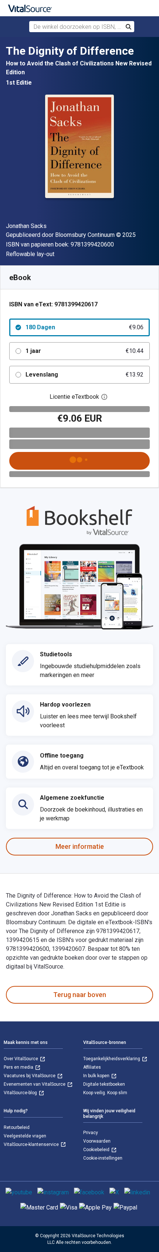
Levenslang (84, 374)
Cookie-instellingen (102, 1158)
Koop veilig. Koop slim (105, 1092)
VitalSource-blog (21, 1092)
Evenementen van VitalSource (35, 1084)
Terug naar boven (79, 994)
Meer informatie (79, 846)
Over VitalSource (21, 1058)
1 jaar (84, 350)
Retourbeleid (17, 1127)
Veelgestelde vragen (25, 1136)
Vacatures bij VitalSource (30, 1075)
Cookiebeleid (97, 1149)
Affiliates (92, 1067)
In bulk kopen (97, 1075)
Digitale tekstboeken (104, 1084)
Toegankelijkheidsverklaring (112, 1058)
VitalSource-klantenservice (32, 1144)
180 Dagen (84, 327)
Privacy (90, 1132)
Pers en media (19, 1067)
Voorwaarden (97, 1141)
